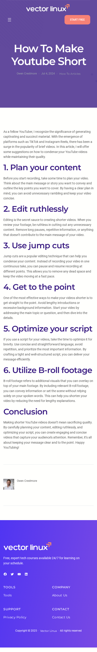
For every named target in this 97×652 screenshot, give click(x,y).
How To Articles (70, 73)
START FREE (77, 19)
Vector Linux (48, 630)
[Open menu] (9, 19)
